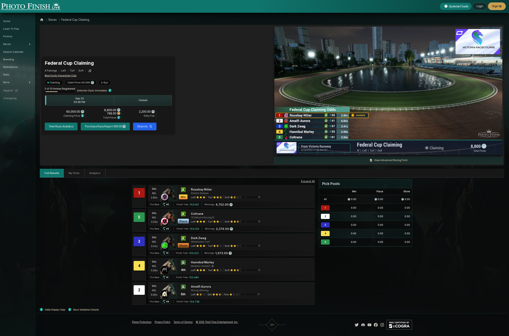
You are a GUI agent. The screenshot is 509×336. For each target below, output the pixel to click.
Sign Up (497, 6)
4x (331, 150)
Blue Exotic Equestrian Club (61, 75)
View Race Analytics (61, 126)
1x (318, 150)
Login (480, 6)
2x (324, 150)
